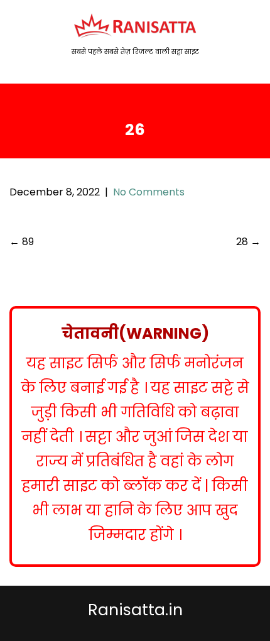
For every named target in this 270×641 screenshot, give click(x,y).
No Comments (149, 192)
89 (21, 241)
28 (248, 241)
